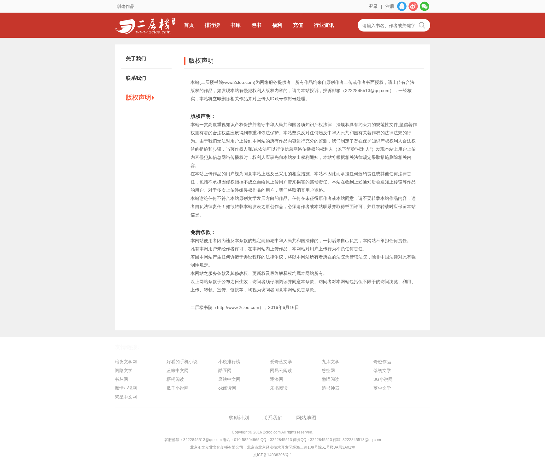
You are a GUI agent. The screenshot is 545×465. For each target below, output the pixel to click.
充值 (298, 25)
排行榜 (212, 25)
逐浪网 (276, 379)
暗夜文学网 (126, 361)
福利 (277, 25)
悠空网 (328, 370)
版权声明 (138, 97)
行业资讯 (324, 25)
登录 (373, 6)
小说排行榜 (229, 361)
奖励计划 (239, 418)
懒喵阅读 (330, 379)
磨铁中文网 (229, 379)
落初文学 (382, 370)
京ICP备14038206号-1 (272, 455)
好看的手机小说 (182, 361)
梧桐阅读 (175, 379)
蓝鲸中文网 (178, 370)
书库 (236, 25)
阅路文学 (123, 370)
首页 (189, 25)
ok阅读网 (227, 388)
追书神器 (330, 388)
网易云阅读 (281, 370)
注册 (389, 6)
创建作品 (125, 6)
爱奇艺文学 (281, 361)
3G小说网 (383, 379)
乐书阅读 (279, 388)
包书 (256, 25)
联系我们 (136, 78)
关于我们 (136, 58)
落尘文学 (382, 388)
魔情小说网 (126, 388)
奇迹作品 (382, 361)
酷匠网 (224, 370)
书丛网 (121, 379)
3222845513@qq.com (202, 440)
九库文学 (330, 361)
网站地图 (306, 418)
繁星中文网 (126, 396)
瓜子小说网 (178, 388)
